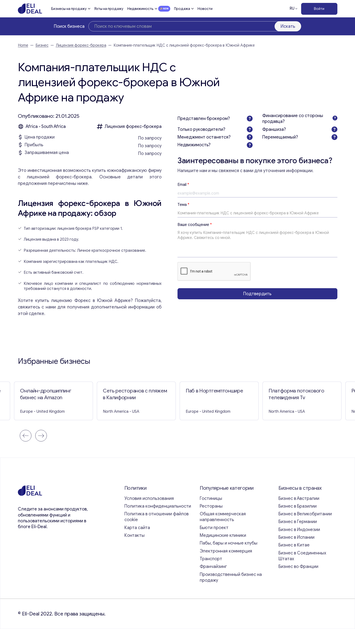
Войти (319, 9)
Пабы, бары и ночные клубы (228, 543)
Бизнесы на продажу (69, 9)
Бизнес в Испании (296, 537)
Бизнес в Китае (294, 545)
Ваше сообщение (195, 224)
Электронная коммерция (226, 551)
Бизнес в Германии (297, 521)
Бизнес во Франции (298, 566)
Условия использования (149, 498)
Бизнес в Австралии (298, 498)
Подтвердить (257, 293)
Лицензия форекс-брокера (81, 45)
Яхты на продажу (108, 9)
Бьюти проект (214, 527)
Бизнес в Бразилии (297, 506)
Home (23, 45)
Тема (183, 204)
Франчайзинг (213, 566)
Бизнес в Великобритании (305, 514)
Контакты (134, 535)
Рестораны (211, 506)
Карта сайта (137, 527)
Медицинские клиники (223, 535)
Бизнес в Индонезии (299, 529)
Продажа (182, 9)
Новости (205, 9)
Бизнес (42, 45)
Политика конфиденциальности (157, 506)
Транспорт (211, 558)
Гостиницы (211, 498)
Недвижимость (140, 9)
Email (183, 184)
